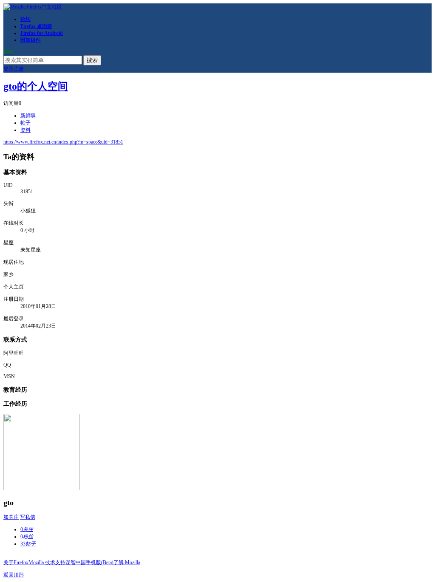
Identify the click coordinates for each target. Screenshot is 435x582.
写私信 (27, 517)
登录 (8, 69)
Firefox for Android (41, 33)
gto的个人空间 (35, 86)
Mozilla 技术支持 (46, 562)
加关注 (11, 517)
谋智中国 (75, 562)
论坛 (25, 19)
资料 (25, 130)
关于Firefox (15, 562)
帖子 (25, 123)
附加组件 (30, 40)
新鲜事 (28, 116)
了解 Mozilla (126, 562)
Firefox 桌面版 (36, 26)
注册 (19, 69)
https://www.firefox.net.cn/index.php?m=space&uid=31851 (63, 142)
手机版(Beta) (99, 562)
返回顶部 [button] (13, 575)
